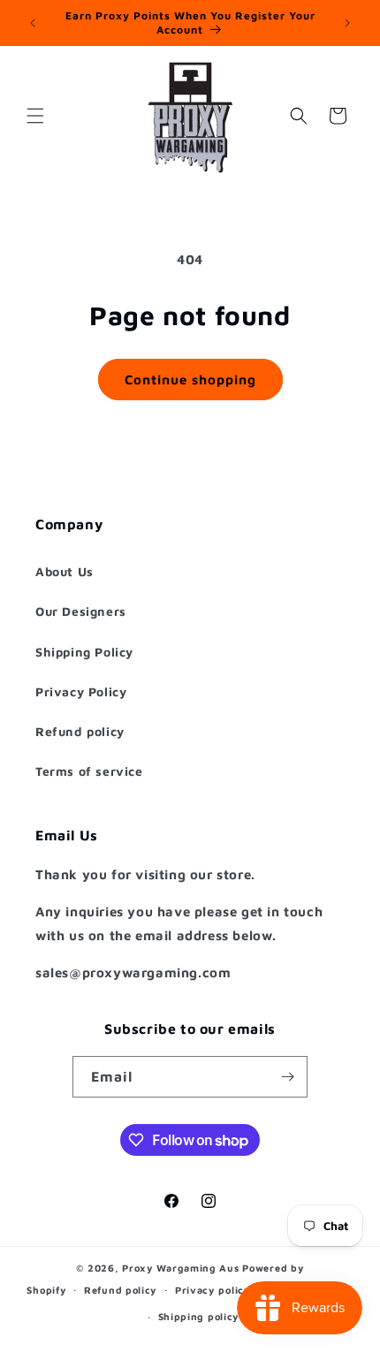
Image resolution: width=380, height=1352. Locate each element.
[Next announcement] (347, 23)
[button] (35, 115)
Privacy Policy (80, 691)
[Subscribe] (287, 1077)
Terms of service (89, 771)
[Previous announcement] (32, 23)
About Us (64, 571)
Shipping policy (199, 1316)
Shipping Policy (84, 651)
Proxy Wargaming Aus (180, 1267)
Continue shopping (190, 379)
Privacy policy (213, 1289)
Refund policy (80, 731)
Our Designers (80, 611)
